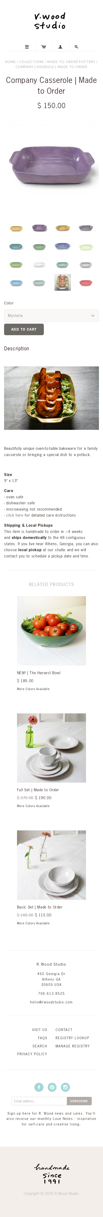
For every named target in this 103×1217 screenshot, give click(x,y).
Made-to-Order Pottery (71, 62)
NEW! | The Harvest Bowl (39, 672)
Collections (31, 62)
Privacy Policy (32, 1054)
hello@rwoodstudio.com (51, 1002)
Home (10, 62)
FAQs (42, 1038)
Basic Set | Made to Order (40, 907)
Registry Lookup (73, 1038)
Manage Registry (73, 1046)
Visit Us (39, 1029)
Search (40, 1046)
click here (14, 515)
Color (9, 303)
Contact (64, 1029)
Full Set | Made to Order (38, 789)
